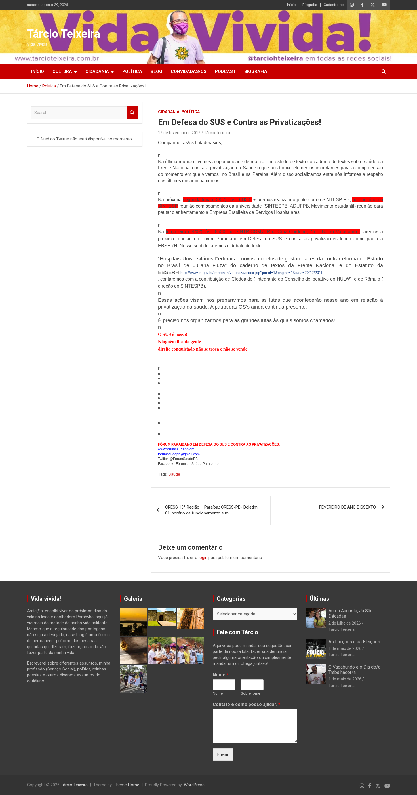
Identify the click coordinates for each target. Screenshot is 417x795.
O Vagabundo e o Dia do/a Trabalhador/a (354, 669)
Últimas (319, 598)
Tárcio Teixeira (63, 34)
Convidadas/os (189, 71)
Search (132, 112)
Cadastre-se (334, 5)
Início (291, 5)
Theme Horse (126, 784)
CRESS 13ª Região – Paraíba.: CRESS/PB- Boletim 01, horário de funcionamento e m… (211, 510)
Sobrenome (250, 693)
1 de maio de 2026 (344, 648)
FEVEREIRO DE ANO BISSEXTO (347, 507)
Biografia (309, 5)
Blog (156, 71)
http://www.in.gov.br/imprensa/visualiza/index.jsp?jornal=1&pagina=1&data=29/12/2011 (251, 273)
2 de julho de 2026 (344, 623)
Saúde (174, 474)
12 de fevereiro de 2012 (179, 132)
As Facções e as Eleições (354, 641)
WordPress (194, 784)
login (203, 557)
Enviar (222, 754)
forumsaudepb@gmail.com (179, 454)
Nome (221, 675)
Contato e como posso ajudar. (246, 704)
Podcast (225, 71)
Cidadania (97, 71)
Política (132, 71)
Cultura (62, 71)
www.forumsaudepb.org (176, 449)
